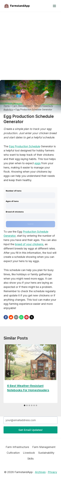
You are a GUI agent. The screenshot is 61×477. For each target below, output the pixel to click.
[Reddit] (11, 317)
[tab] (24, 405)
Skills (30, 458)
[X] (31, 317)
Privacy (52, 472)
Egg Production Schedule (24, 146)
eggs (37, 163)
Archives (40, 472)
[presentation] (30, 362)
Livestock (29, 452)
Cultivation (13, 452)
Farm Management (22, 105)
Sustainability (46, 452)
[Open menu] (54, 6)
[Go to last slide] (8, 373)
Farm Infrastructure (17, 447)
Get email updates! (30, 429)
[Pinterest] (26, 317)
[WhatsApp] (21, 317)
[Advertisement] (30, 43)
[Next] (52, 373)
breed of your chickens (29, 244)
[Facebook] (6, 317)
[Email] (16, 317)
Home (7, 105)
